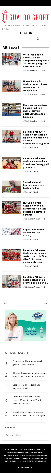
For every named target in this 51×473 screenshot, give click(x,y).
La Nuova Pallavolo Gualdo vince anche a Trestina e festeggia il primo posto (36, 163)
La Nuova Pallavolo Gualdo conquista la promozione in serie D (35, 279)
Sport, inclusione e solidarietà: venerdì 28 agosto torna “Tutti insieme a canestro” (27, 400)
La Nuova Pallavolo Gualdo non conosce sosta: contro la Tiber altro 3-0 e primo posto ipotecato (35, 256)
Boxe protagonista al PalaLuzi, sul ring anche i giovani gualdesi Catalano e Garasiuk (35, 110)
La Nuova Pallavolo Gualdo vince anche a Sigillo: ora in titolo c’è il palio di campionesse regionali (36, 137)
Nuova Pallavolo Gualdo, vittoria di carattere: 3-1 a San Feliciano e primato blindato (34, 208)
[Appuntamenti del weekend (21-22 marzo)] (11, 231)
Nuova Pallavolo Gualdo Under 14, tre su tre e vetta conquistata (35, 86)
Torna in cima (23, 468)
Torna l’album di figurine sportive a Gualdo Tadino (33, 184)
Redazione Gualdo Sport (35, 70)
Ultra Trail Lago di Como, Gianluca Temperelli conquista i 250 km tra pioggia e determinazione (36, 60)
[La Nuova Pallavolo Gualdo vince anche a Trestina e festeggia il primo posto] (11, 163)
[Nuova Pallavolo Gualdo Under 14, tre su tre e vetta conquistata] (11, 86)
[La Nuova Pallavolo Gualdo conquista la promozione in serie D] (11, 281)
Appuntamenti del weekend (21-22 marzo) (33, 232)
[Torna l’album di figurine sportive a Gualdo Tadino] (11, 187)
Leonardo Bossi (31, 147)
